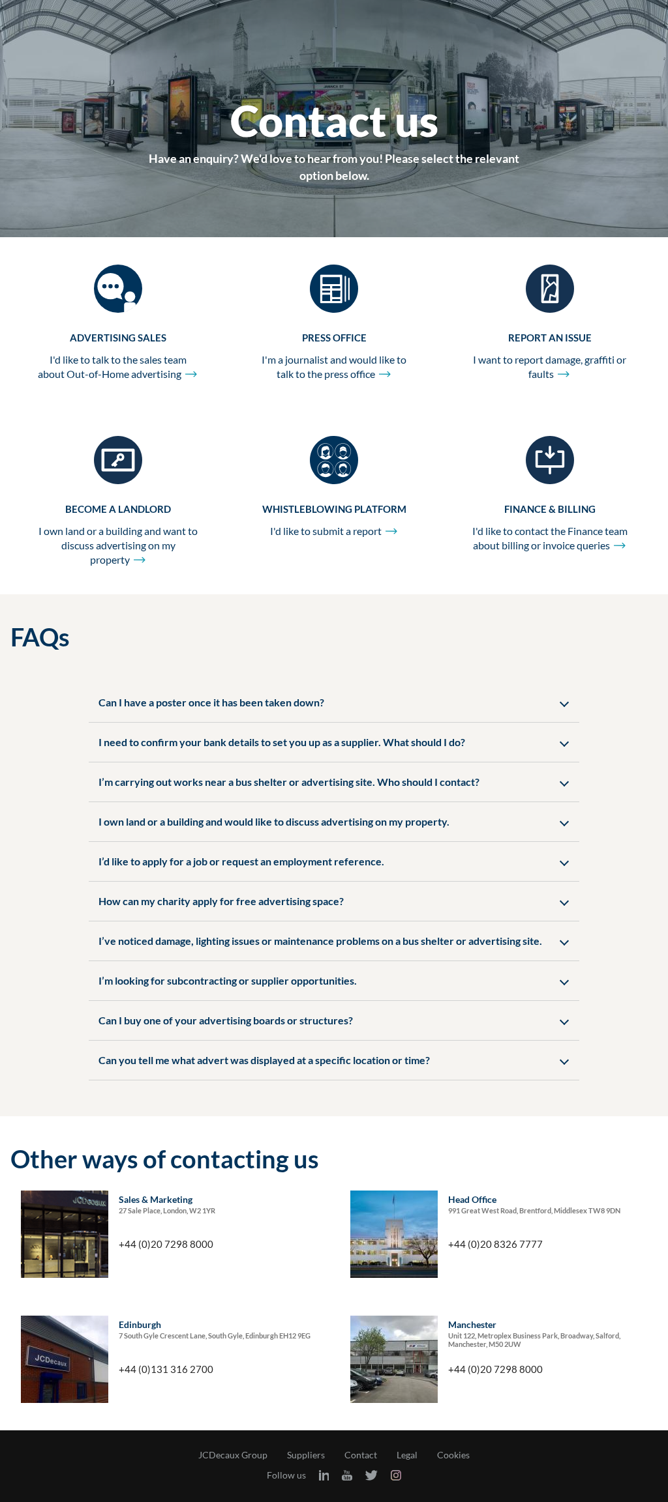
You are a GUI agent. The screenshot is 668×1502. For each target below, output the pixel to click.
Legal (407, 1455)
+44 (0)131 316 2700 (166, 1369)
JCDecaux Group (232, 1455)
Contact (360, 1455)
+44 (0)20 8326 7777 (495, 1244)
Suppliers (306, 1455)
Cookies (453, 1455)
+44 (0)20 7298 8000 (166, 1244)
